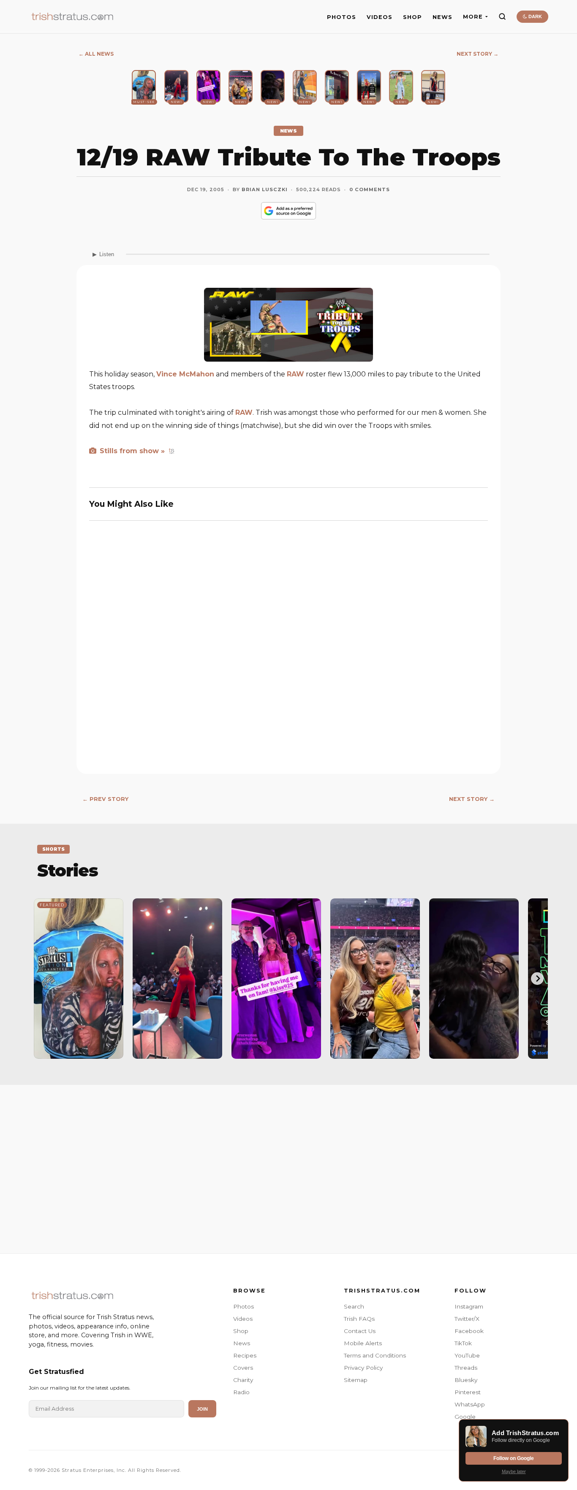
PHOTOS (341, 17)
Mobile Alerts (363, 1343)
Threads (466, 1367)
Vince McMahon (185, 374)
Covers (243, 1367)
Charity (243, 1379)
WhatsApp (470, 1404)
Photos (243, 1306)
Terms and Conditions (375, 1355)
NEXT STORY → (477, 54)
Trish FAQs (359, 1318)
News (241, 1343)
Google (465, 1416)
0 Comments (369, 189)
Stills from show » (131, 451)
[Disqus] (288, 651)
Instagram (469, 1306)
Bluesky (466, 1379)
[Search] (502, 16)
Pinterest (468, 1392)
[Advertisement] (288, 1160)
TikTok (463, 1343)
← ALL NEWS (96, 54)
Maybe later (514, 1471)
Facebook (469, 1331)
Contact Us (360, 1331)
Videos (243, 1318)
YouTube (467, 1355)
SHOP (412, 17)
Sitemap (355, 1379)
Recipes (244, 1355)
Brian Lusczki (265, 189)
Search (354, 1306)
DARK (534, 16)
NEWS (442, 17)
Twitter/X (467, 1318)
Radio (241, 1392)
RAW (295, 374)
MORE (473, 17)
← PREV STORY (105, 799)
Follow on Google (513, 1458)
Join (202, 1409)
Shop (240, 1331)
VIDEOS (379, 17)
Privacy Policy (363, 1367)
